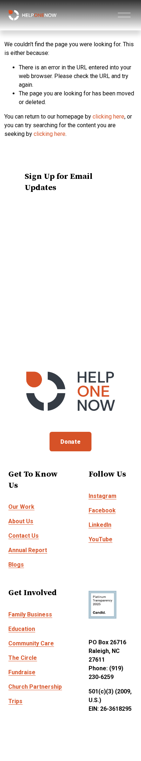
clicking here (108, 116)
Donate (70, 441)
